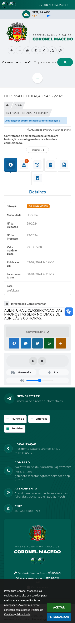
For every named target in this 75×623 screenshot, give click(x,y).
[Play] (33, 361)
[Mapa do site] (52, 50)
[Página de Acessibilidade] (60, 50)
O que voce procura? (16, 62)
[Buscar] (65, 62)
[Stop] (42, 361)
